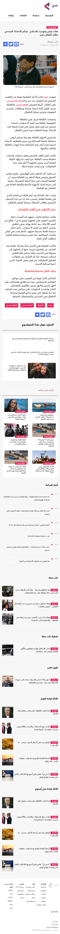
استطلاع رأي (30, 901)
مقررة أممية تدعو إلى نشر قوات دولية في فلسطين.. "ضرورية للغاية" (16, 417)
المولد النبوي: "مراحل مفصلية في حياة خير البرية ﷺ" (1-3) (29, 525)
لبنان (11, 908)
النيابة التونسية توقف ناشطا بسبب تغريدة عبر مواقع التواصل (18, 442)
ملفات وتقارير (41, 905)
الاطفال (40, 305)
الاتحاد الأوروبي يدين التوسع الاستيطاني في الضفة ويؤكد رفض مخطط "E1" (45, 470)
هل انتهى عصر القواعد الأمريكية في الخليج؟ (34, 561)
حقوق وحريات (52, 27)
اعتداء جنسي (27, 305)
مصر (46, 97)
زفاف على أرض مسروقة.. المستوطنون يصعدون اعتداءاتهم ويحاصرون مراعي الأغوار (16, 470)
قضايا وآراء (31, 890)
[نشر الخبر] (5, 44)
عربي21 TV (20, 887)
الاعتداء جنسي (14, 101)
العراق (11, 890)
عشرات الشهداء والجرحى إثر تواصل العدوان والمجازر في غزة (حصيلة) (33, 340)
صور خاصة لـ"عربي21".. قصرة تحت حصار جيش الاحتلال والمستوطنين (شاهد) (45, 443)
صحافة (43, 901)
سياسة (36, 15)
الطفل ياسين (22, 105)
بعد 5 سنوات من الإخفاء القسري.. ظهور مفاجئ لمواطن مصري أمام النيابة (17, 368)
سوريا (11, 897)
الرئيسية (49, 15)
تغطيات (43, 890)
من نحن (55, 921)
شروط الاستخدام (52, 927)
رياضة (11, 15)
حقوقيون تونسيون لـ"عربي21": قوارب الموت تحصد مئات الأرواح (44, 417)
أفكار (33, 897)
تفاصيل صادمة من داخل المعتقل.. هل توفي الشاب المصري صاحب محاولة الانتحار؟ (32, 353)
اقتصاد (23, 15)
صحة (22, 897)
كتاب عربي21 (30, 887)
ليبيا (11, 893)
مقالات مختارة (30, 894)
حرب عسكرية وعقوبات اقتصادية (38, 536)
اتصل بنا (55, 924)
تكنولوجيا (20, 894)
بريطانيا (10, 901)
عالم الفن (20, 890)
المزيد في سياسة (46, 390)
